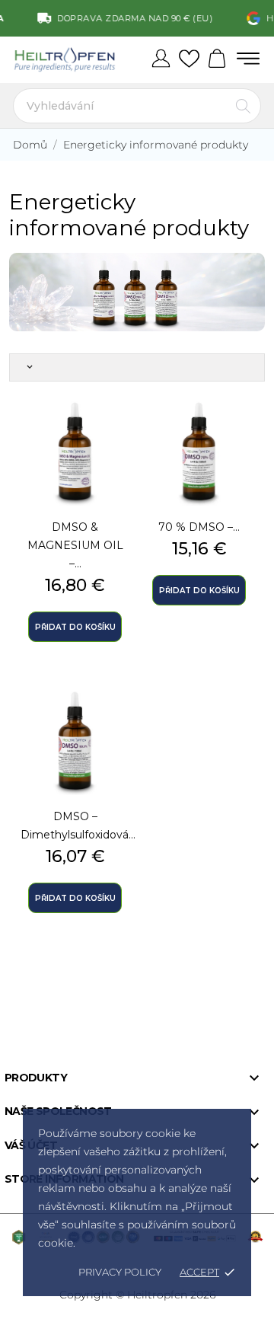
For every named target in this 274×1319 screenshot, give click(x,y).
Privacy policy (119, 1272)
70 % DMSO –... (199, 527)
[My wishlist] (189, 59)
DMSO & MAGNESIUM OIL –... (75, 545)
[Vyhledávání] (243, 105)
